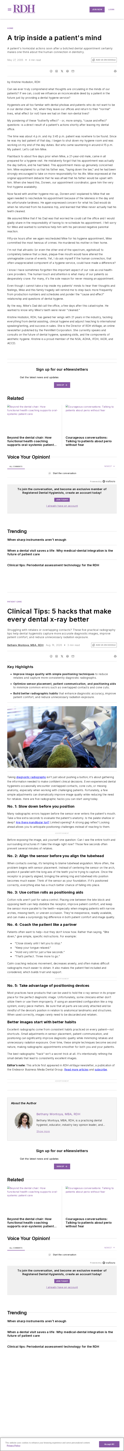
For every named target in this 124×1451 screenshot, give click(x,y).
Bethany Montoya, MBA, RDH (25, 645)
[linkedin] (56, 71)
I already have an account (62, 505)
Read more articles (76, 1069)
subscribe (101, 1069)
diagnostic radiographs (31, 777)
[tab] (16, 466)
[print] (115, 71)
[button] (9, 9)
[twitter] (62, 71)
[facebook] (51, 71)
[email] (72, 71)
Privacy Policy (13, 1445)
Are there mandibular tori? (32, 822)
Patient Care (14, 602)
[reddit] (67, 71)
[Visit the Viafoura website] (108, 481)
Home (10, 28)
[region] (62, 474)
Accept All (109, 1444)
